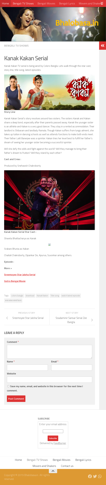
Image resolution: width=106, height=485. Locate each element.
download (30, 295)
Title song (55, 295)
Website (11, 373)
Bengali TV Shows (23, 3)
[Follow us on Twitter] (95, 476)
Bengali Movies (46, 3)
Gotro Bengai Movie (15, 281)
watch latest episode (71, 295)
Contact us (67, 466)
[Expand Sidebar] (102, 45)
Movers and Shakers (90, 3)
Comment (13, 342)
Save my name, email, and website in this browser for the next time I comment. (45, 388)
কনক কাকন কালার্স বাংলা (13, 300)
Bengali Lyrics (67, 3)
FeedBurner (60, 443)
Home (5, 3)
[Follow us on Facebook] (90, 476)
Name (10, 361)
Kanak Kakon (42, 295)
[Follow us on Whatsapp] (100, 476)
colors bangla (17, 295)
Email (54, 361)
